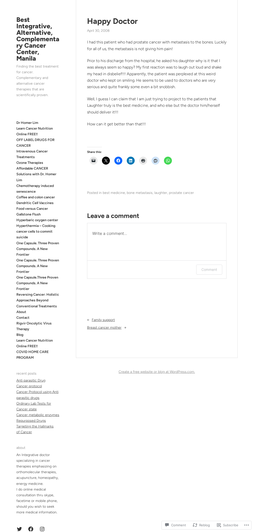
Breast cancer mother (104, 327)
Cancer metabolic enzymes (37, 415)
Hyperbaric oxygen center (37, 220)
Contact (23, 318)
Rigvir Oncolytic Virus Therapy (34, 326)
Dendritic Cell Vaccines (35, 203)
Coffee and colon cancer (35, 197)
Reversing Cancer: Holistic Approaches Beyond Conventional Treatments (37, 300)
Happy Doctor (112, 21)
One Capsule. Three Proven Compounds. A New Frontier (37, 249)
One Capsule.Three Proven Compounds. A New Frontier (37, 283)
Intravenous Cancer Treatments (32, 154)
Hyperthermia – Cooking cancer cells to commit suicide (35, 231)
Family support (103, 320)
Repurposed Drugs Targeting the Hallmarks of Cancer (35, 426)
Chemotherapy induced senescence (35, 189)
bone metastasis (140, 193)
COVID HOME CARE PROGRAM (32, 355)
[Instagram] (42, 529)
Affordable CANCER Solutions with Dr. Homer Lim (36, 174)
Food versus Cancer (32, 209)
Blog (19, 335)
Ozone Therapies (29, 163)
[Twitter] (19, 529)
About (21, 312)
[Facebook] (31, 529)
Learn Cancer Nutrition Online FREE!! (34, 343)
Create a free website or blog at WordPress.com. (157, 372)
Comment (209, 269)
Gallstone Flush (28, 214)
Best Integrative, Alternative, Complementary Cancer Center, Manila (37, 39)
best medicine (114, 193)
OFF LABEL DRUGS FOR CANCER (35, 143)
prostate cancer (181, 193)
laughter (160, 193)
